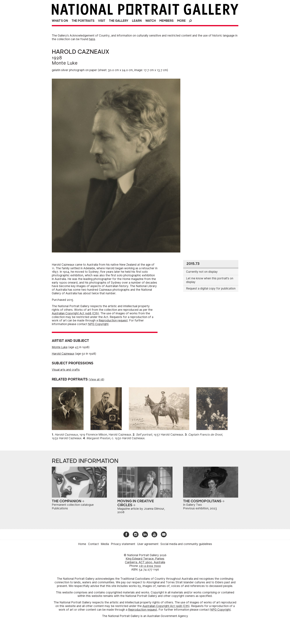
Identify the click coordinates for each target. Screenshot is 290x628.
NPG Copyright (98, 324)
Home (82, 544)
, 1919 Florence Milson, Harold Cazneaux (93, 434)
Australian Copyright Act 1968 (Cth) (75, 313)
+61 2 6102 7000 (150, 566)
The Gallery (118, 21)
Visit (101, 21)
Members (166, 21)
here (92, 39)
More (181, 21)
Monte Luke (64, 63)
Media (105, 544)
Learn (137, 21)
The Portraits (83, 21)
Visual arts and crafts (66, 369)
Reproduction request (113, 320)
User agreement (147, 544)
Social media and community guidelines (186, 544)
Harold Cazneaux (63, 353)
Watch (150, 21)
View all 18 (96, 379)
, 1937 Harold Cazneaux (159, 434)
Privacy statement (123, 544)
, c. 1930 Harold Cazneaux (115, 438)
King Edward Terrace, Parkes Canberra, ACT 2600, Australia (145, 560)
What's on (60, 21)
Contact (93, 544)
